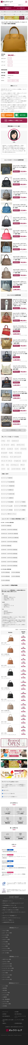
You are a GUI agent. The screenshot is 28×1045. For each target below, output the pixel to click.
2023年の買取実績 (5, 572)
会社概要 (16, 1011)
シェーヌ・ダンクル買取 (8, 968)
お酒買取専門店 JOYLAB (8, 922)
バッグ (9, 58)
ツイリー (3, 468)
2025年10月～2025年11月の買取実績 (9, 537)
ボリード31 (15, 80)
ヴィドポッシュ (4, 456)
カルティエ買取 (6, 939)
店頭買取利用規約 (18, 1023)
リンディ (17, 448)
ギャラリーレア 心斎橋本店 (7, 497)
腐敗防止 (4, 1023)
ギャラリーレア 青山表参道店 (7, 481)
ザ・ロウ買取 (6, 952)
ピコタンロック (15, 440)
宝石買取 (5, 1005)
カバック (25, 460)
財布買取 (5, 988)
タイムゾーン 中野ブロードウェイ (8, 513)
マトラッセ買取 (6, 977)
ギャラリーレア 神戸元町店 (20, 505)
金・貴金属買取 (6, 999)
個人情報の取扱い (18, 1014)
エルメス (10, 61)
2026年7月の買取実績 (6, 525)
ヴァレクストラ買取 (7, 950)
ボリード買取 (19, 11)
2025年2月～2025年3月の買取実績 (9, 553)
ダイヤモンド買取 (7, 1003)
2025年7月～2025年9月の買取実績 (9, 541)
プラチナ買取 (6, 1001)
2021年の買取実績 (5, 576)
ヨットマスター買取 (7, 979)
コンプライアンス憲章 (19, 1019)
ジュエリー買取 (6, 992)
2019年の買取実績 (5, 580)
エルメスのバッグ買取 (20, 14)
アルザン (11, 452)
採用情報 (4, 1014)
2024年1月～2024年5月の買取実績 (9, 565)
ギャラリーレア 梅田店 (20, 501)
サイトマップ (5, 1011)
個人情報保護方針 (6, 1016)
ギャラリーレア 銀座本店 (13, 72)
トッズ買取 (5, 946)
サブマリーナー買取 (7, 963)
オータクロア (4, 452)
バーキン (3, 440)
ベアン (2, 464)
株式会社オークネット (8, 900)
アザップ (22, 464)
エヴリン (13, 444)
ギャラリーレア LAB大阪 (6, 509)
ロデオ (23, 468)
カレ (8, 468)
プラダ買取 (5, 941)
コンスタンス (10, 448)
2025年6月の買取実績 (6, 545)
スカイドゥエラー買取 (8, 970)
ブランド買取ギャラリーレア (6, 11)
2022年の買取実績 (15, 572)
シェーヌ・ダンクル (15, 468)
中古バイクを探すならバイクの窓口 (11, 909)
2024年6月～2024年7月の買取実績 (9, 561)
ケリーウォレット (15, 464)
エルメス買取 (13, 11)
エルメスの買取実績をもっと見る (13, 430)
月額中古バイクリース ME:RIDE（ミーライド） (13, 907)
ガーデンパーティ (21, 444)
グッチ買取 (5, 937)
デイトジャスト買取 (7, 974)
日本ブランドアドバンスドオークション (12, 917)
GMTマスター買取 (7, 959)
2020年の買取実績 (15, 576)
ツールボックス (17, 460)
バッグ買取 (13, 14)
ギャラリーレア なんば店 (6, 505)
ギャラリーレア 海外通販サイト (10, 915)
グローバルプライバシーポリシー (20, 1017)
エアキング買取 (6, 961)
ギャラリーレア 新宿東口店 (7, 489)
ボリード (10, 65)
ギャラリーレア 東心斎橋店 (7, 501)
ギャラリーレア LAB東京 (19, 509)
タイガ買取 (5, 972)
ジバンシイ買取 (6, 948)
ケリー (8, 440)
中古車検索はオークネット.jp (9, 905)
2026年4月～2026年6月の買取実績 (9, 529)
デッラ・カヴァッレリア (15, 456)
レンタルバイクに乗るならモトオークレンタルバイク (14, 913)
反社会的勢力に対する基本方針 (8, 1020)
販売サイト (21, 4)
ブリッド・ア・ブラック (6, 460)
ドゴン (7, 464)
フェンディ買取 (6, 943)
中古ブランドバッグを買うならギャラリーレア (13, 903)
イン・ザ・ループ (5, 444)
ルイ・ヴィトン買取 (7, 932)
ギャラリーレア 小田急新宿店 (7, 485)
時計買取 (5, 990)
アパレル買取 (6, 994)
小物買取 (5, 997)
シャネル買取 (6, 935)
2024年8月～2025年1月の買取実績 (9, 557)
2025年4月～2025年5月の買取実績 (9, 549)
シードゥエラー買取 (7, 966)
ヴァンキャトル (18, 452)
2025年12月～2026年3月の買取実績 (9, 533)
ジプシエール (23, 448)
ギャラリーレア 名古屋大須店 (7, 493)
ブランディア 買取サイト (8, 920)
